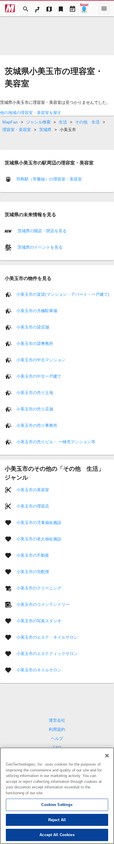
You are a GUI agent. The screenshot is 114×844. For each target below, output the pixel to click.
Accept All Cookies (56, 835)
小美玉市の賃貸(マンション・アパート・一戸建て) (62, 294)
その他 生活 (87, 122)
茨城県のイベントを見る (39, 247)
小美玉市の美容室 (32, 489)
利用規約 (57, 729)
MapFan (10, 122)
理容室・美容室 (16, 129)
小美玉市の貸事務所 (34, 343)
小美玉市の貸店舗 (32, 327)
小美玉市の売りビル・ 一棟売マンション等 (55, 441)
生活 (63, 122)
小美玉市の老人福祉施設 (38, 539)
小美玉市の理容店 (32, 506)
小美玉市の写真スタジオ (38, 620)
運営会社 (57, 720)
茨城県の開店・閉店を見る (41, 230)
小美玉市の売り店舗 (34, 409)
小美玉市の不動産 (32, 555)
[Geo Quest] (84, 8)
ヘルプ (57, 738)
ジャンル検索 (38, 122)
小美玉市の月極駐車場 (36, 310)
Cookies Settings (56, 804)
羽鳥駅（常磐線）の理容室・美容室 (49, 179)
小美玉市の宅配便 (32, 571)
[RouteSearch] (37, 8)
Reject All (57, 820)
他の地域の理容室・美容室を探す (30, 112)
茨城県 (45, 129)
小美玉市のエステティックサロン (47, 653)
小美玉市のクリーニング (38, 588)
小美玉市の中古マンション (40, 359)
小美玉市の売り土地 (34, 392)
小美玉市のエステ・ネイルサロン (47, 637)
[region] (57, 795)
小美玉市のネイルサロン (38, 670)
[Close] (107, 755)
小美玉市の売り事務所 (36, 425)
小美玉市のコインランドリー (43, 604)
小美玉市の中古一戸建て (38, 376)
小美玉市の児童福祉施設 (38, 522)
